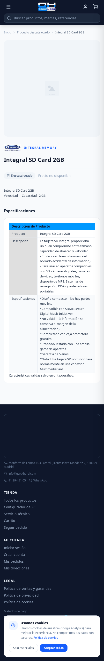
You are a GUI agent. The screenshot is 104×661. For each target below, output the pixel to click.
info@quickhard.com (22, 474)
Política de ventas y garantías (27, 588)
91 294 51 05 (17, 480)
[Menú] (8, 6)
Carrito (9, 520)
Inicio (7, 32)
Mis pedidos (14, 561)
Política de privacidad (21, 595)
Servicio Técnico (17, 513)
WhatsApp (40, 480)
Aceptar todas (54, 648)
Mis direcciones (16, 568)
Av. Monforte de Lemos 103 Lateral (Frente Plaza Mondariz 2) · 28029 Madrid (50, 465)
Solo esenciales (23, 648)
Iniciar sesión (15, 547)
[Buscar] (9, 18)
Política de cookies (18, 602)
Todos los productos (20, 500)
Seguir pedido (15, 527)
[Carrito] (95, 6)
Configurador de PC (20, 507)
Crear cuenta (14, 554)
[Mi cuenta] (85, 6)
